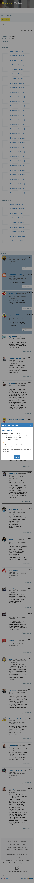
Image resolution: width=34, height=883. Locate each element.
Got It (17, 457)
